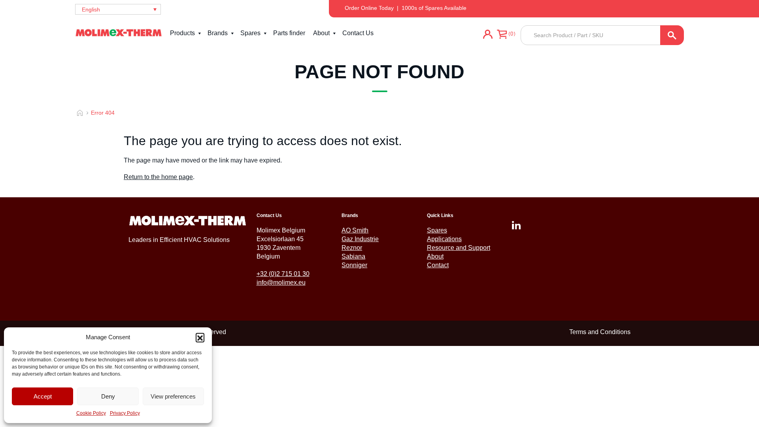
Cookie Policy (91, 413)
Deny (108, 396)
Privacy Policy (125, 413)
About (321, 33)
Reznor (352, 247)
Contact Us (358, 33)
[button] (200, 337)
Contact (438, 265)
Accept (43, 396)
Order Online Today (369, 8)
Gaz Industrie (360, 239)
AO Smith (355, 230)
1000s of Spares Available (434, 8)
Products (182, 33)
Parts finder (289, 33)
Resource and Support (458, 247)
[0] (502, 35)
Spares (250, 33)
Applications (444, 239)
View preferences (173, 396)
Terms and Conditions (600, 332)
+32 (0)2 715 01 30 (283, 273)
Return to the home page (158, 177)
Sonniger (354, 265)
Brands (218, 33)
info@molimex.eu (281, 282)
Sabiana (353, 256)
